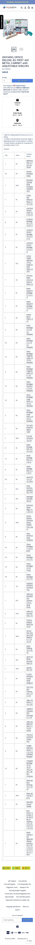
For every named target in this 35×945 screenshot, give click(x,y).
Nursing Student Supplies (17, 890)
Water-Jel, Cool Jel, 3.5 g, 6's (30, 796)
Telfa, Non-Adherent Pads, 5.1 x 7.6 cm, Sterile (30, 726)
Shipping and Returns (13, 906)
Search (17, 910)
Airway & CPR (24, 887)
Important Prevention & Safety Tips (17, 900)
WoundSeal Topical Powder (30, 804)
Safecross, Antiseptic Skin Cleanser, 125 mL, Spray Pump (29, 600)
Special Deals (9, 897)
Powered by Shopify (22, 938)
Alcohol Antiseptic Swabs (29, 174)
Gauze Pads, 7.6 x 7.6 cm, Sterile (30, 479)
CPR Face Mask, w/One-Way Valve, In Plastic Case (30, 280)
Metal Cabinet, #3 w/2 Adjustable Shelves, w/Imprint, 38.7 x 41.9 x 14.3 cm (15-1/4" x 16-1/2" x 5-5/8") (30, 843)
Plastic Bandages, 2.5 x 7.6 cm (30, 577)
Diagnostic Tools (12, 887)
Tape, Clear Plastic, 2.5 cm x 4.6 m (30, 702)
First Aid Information (23, 897)
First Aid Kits (22, 881)
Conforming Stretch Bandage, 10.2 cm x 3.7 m (30, 234)
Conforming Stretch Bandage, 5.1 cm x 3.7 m (30, 247)
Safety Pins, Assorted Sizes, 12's (30, 613)
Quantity (4, 77)
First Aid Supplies (9, 884)
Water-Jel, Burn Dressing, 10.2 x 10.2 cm (29, 784)
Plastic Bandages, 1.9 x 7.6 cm (30, 557)
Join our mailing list (17, 915)
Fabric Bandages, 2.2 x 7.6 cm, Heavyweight (30, 343)
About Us (26, 906)
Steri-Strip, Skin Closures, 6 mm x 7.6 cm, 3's (30, 691)
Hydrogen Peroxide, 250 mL (29, 499)
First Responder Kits (24, 884)
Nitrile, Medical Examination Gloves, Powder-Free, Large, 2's (30, 522)
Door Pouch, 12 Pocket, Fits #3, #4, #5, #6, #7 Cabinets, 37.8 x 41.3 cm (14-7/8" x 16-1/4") (30, 819)
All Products (12, 881)
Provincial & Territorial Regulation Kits (17, 894)
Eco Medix (12, 938)
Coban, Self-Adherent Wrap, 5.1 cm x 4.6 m (30, 199)
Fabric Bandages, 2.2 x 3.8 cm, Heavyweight (30, 329)
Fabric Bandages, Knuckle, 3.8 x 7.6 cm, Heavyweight (30, 386)
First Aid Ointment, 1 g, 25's (29, 438)
